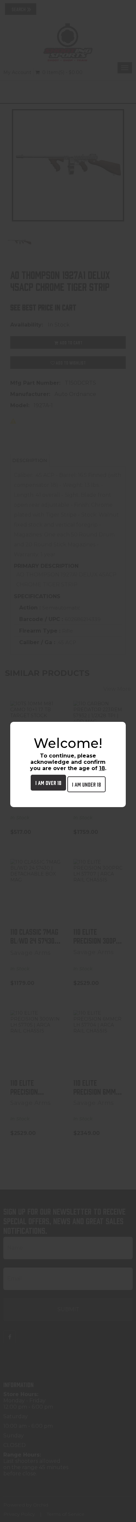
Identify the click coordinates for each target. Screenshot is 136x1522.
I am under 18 (86, 784)
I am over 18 (48, 782)
